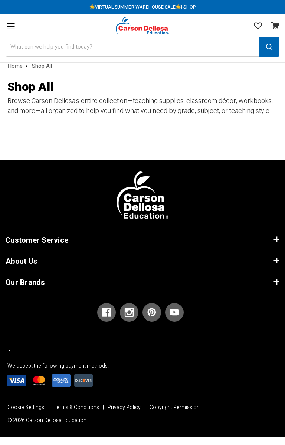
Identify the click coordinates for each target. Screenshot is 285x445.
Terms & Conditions (76, 407)
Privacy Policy (124, 407)
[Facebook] (106, 312)
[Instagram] (129, 312)
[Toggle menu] (10, 26)
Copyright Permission (175, 407)
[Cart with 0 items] (258, 26)
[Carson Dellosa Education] (142, 25)
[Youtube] (174, 312)
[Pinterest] (151, 312)
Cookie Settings (25, 407)
